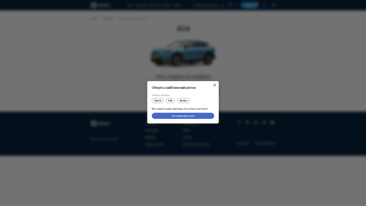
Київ (170, 100)
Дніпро (183, 100)
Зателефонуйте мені (183, 115)
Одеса (157, 100)
